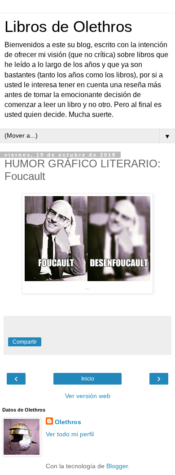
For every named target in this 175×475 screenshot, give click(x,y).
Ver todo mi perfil (70, 434)
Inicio (87, 379)
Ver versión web (87, 395)
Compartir (25, 342)
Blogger (117, 466)
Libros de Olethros (68, 26)
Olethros (68, 422)
